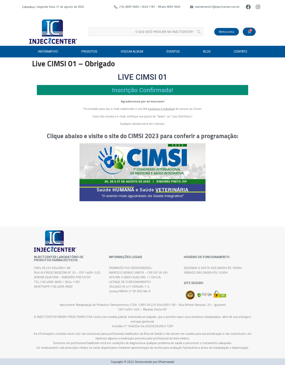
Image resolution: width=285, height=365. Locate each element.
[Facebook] (248, 7)
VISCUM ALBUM (132, 51)
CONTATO (240, 51)
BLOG (207, 51)
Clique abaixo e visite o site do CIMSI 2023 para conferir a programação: (142, 135)
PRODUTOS (89, 51)
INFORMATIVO (48, 51)
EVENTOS (173, 51)
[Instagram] (258, 7)
